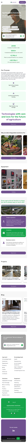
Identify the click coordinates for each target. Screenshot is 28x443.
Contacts (4, 373)
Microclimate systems (14, 29)
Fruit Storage (5, 382)
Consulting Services (19, 370)
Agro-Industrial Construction (18, 367)
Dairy (3, 386)
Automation (11, 179)
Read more (13, 124)
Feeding (16, 390)
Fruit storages (14, 27)
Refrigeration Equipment (17, 385)
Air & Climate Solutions (17, 364)
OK (18, 438)
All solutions (13, 158)
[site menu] (1, 2)
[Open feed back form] (22, 345)
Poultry (4, 388)
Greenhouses (5, 391)
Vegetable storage (6, 27)
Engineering (17, 361)
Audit (15, 359)
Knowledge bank (6, 359)
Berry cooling (5, 29)
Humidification (18, 392)
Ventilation (17, 380)
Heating (16, 382)
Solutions (4, 361)
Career (4, 369)
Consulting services (7, 31)
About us (4, 371)
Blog (3, 367)
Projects (4, 365)
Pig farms (4, 393)
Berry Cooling (6, 384)
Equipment (5, 363)
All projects (13, 286)
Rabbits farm (5, 395)
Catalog (13, 192)
